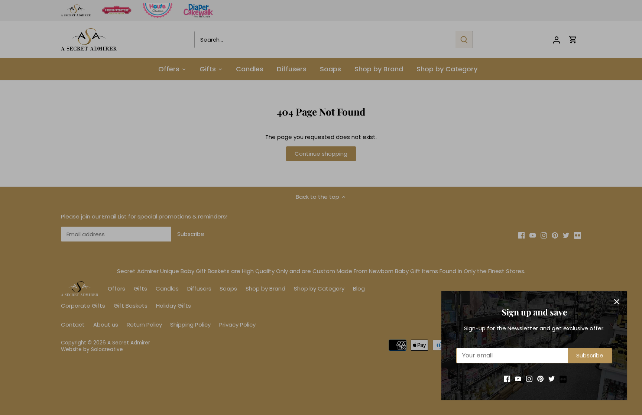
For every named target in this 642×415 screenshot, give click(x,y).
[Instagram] (529, 378)
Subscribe (589, 355)
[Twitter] (551, 378)
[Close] (617, 302)
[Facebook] (507, 378)
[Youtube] (518, 378)
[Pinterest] (540, 378)
